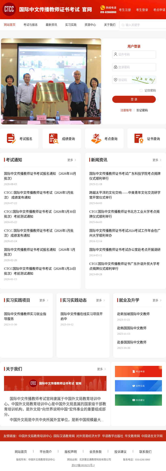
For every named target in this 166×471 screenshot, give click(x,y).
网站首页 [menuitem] (9, 24)
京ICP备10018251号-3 (83, 465)
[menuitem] (30, 25)
